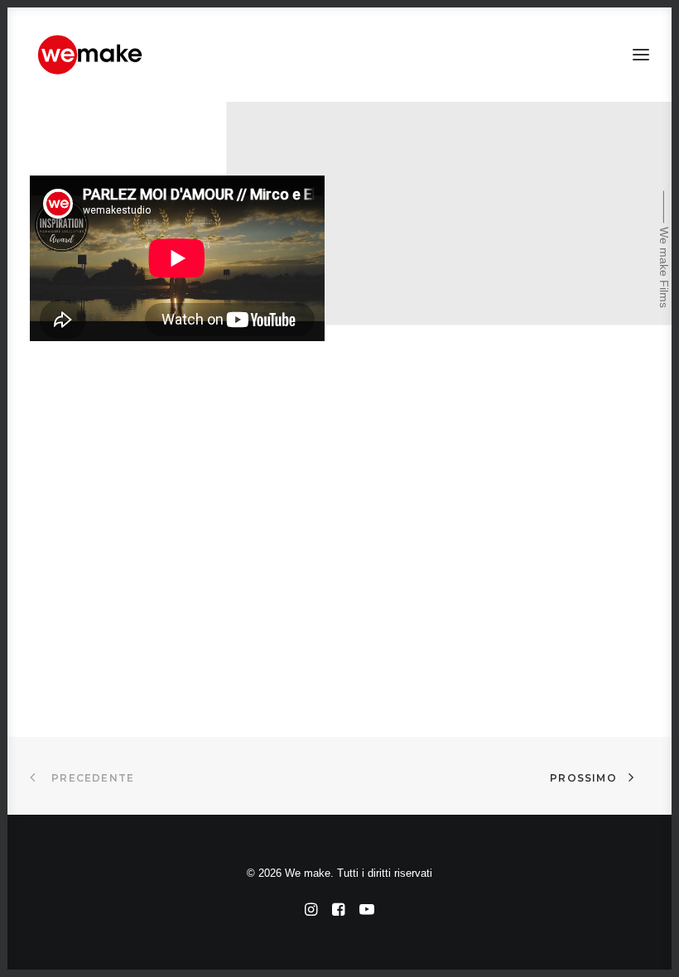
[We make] (91, 54)
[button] (641, 54)
